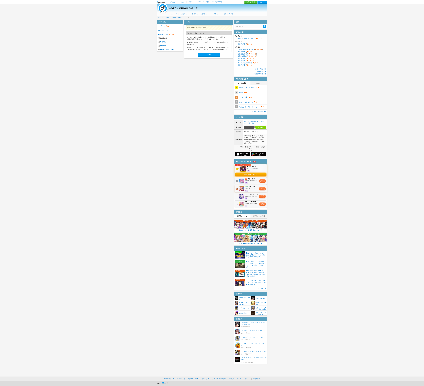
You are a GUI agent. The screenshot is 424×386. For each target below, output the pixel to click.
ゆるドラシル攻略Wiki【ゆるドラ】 (184, 8)
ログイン (262, 2)
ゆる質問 (163, 45)
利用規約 (231, 379)
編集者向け (163, 38)
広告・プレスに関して (219, 379)
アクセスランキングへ (259, 111)
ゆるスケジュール (163, 30)
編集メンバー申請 (228, 14)
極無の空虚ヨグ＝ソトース (251, 38)
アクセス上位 (242, 83)
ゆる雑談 (163, 42)
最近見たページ (242, 216)
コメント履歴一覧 (260, 69)
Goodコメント (259, 83)
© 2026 (159, 383)
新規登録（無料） (251, 2)
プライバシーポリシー (243, 379)
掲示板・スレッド (206, 14)
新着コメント (217, 14)
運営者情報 (256, 379)
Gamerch (161, 2)
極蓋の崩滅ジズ (247, 54)
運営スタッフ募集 (193, 379)
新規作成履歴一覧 (260, 74)
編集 (173, 2)
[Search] (264, 26)
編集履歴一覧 (261, 71)
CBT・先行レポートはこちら (249, 243)
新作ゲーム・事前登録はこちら (249, 230)
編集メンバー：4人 (195, 2)
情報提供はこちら (163, 34)
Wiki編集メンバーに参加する (212, 2)
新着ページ (195, 14)
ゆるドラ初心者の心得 (167, 49)
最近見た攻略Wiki (259, 216)
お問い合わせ (205, 379)
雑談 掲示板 (246, 44)
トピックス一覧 (261, 289)
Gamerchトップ (169, 379)
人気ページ (184, 14)
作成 (182, 2)
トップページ (173, 14)
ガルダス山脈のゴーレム (250, 49)
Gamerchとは (181, 379)
